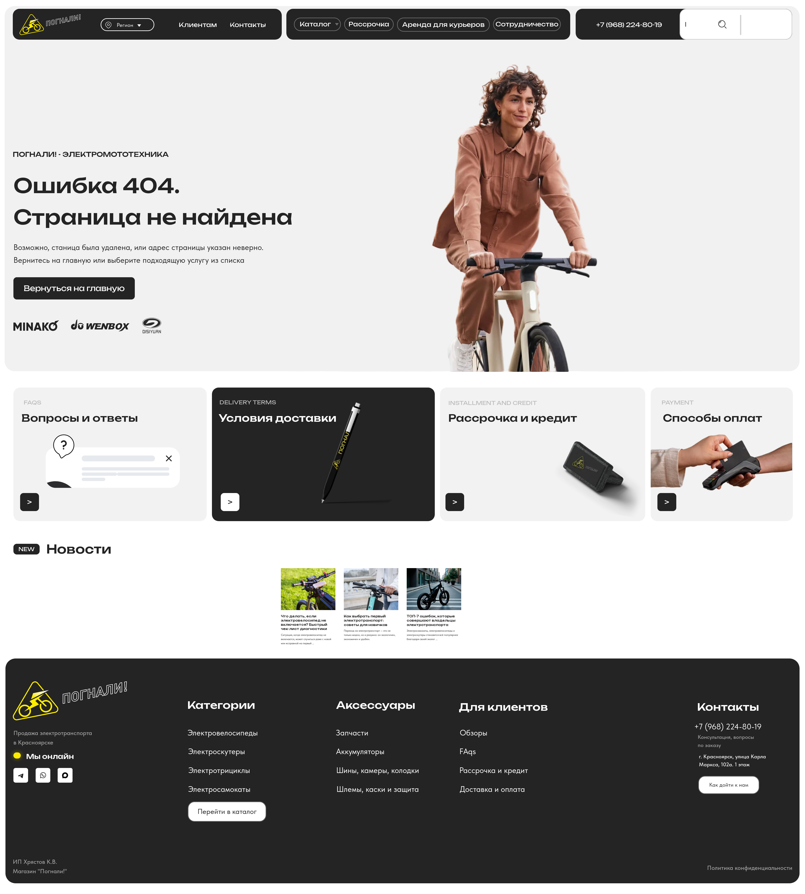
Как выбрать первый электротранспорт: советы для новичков (365, 620)
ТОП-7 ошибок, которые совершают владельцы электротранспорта (431, 620)
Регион (125, 25)
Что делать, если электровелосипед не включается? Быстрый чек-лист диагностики (304, 622)
